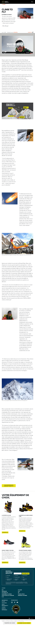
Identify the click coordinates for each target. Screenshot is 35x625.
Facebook (14, 602)
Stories (3, 4)
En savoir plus (5, 532)
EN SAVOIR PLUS (5, 562)
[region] (17, 622)
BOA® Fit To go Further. (7, 2)
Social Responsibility (4, 605)
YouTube (17, 602)
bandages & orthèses (22, 595)
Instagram (12, 602)
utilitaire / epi (5, 592)
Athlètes (16, 32)
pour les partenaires (4, 609)
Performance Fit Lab (4, 601)
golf (19, 591)
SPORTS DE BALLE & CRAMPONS (8, 595)
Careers (3, 607)
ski (18, 592)
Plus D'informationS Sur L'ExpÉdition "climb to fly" (9, 485)
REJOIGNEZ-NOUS (25, 573)
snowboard (4, 591)
